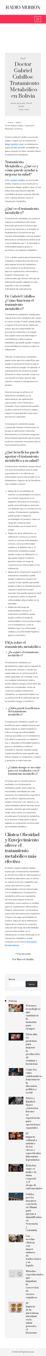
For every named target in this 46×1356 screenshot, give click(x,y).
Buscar (12, 979)
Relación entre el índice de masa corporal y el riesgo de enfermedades (34, 1177)
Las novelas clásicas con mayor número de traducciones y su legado (33, 1250)
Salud (23, 58)
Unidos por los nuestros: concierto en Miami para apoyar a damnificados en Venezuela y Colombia (34, 1212)
